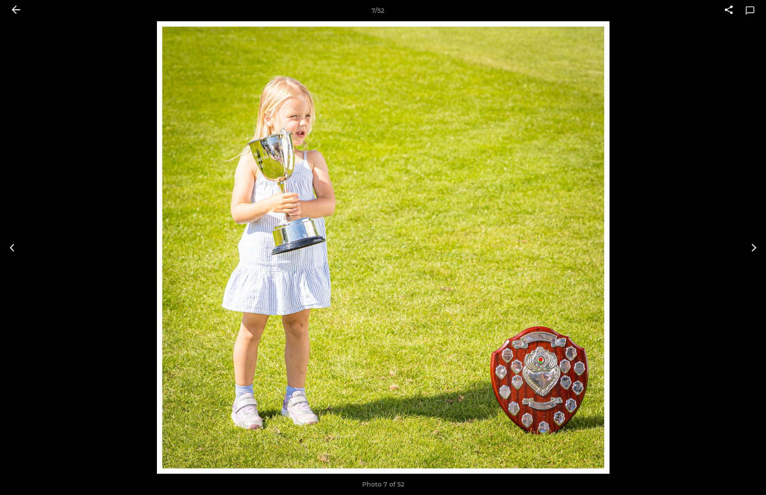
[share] (728, 10)
